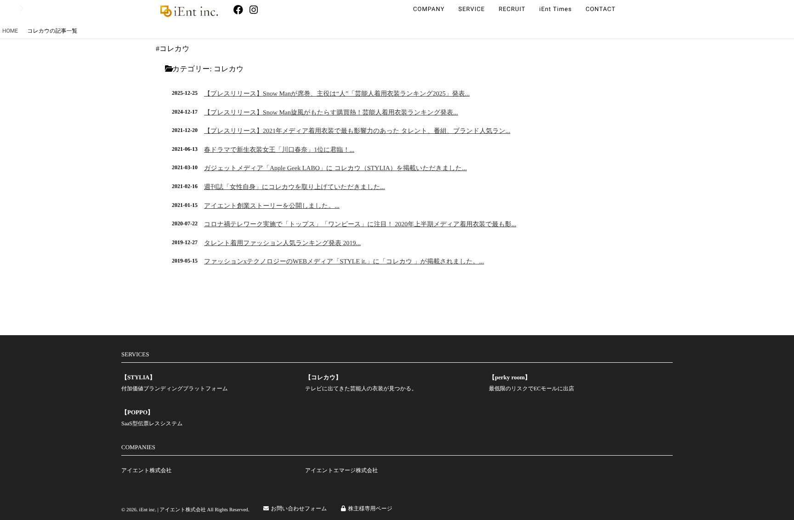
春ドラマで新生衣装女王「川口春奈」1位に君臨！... (279, 150)
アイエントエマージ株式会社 (341, 470)
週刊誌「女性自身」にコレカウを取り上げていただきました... (294, 187)
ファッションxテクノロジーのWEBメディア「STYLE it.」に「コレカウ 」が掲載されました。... (344, 261)
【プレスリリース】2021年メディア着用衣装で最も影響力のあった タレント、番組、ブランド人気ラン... (357, 131)
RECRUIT (512, 9)
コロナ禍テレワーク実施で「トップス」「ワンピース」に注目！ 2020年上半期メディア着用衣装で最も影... (360, 224)
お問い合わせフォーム (299, 508)
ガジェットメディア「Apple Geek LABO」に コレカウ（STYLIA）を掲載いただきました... (335, 168)
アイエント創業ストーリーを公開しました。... (272, 206)
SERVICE (471, 9)
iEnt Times (555, 9)
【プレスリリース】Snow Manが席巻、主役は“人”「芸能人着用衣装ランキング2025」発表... (337, 94)
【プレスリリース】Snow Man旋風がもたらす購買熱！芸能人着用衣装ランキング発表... (331, 112)
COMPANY (428, 9)
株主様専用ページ (370, 508)
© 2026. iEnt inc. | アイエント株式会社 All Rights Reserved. (185, 510)
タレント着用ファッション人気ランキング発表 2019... (282, 243)
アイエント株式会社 (146, 470)
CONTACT (600, 9)
